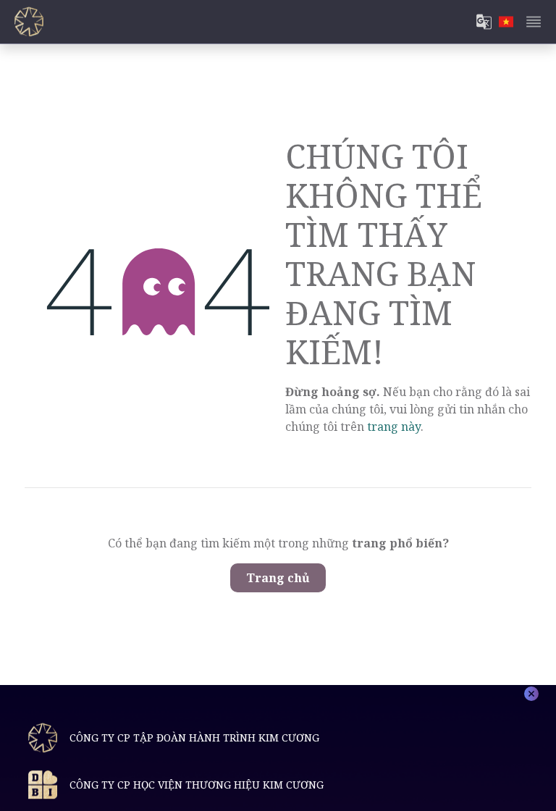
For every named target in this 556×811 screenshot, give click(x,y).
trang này (394, 426)
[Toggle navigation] (533, 21)
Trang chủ (278, 578)
